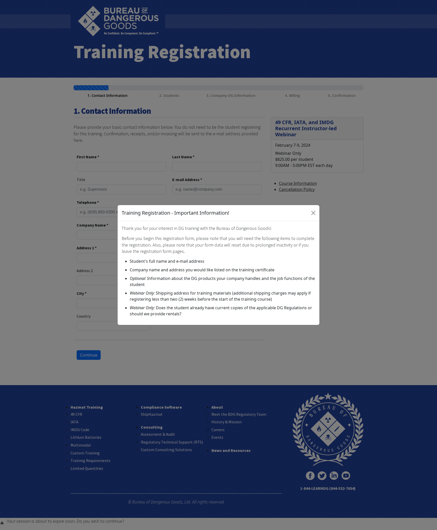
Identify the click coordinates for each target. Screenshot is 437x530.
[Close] (313, 213)
